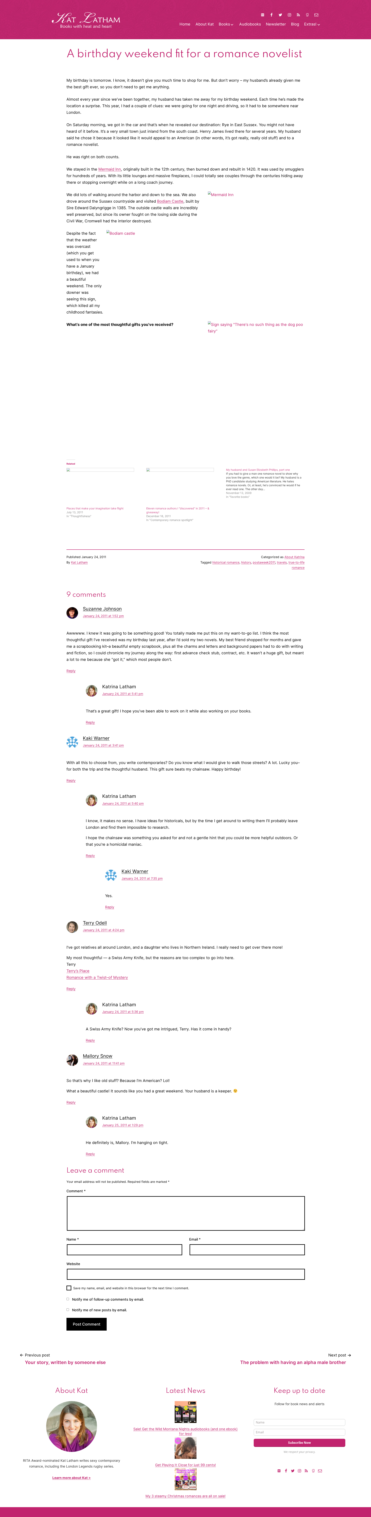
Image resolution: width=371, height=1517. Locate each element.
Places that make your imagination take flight (94, 508)
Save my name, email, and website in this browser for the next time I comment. (131, 1288)
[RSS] (298, 15)
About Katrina (294, 557)
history (246, 562)
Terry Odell (95, 923)
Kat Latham (79, 562)
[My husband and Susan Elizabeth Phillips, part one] (266, 483)
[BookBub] (262, 15)
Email (195, 1239)
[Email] (320, 1470)
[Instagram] (289, 15)
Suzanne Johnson (102, 609)
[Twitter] (280, 15)
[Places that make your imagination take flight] (104, 487)
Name (72, 1239)
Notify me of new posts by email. (99, 1310)
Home (185, 24)
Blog (295, 24)
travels (282, 562)
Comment (76, 1191)
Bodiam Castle (170, 201)
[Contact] (316, 15)
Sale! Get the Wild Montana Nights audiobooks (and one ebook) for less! (185, 1431)
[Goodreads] (307, 15)
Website (73, 1264)
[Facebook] (271, 15)
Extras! (310, 24)
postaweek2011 (264, 562)
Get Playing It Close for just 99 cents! (185, 1465)
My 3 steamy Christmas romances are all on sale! (185, 1496)
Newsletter (276, 24)
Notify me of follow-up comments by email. (108, 1299)
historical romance (225, 562)
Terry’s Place (77, 971)
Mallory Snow (97, 1056)
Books (224, 24)
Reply (71, 671)
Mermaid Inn (109, 169)
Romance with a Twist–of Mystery (97, 977)
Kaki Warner (96, 738)
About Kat (205, 24)
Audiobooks (250, 24)
